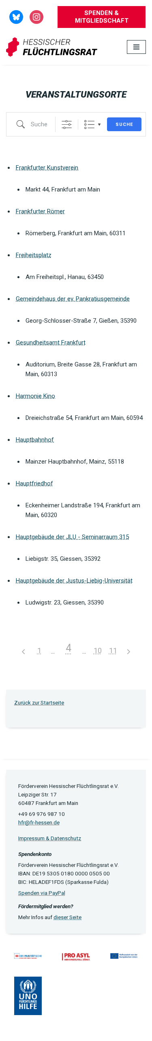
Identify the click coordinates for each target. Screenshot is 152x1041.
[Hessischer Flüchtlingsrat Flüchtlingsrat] (53, 47)
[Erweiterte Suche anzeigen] (67, 124)
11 (113, 650)
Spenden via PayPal (41, 893)
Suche (124, 124)
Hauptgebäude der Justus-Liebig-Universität (74, 580)
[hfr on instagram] (36, 16)
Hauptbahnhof (35, 439)
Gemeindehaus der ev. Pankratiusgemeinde (73, 298)
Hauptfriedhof (34, 483)
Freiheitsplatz (33, 255)
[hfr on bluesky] (16, 16)
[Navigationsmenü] (136, 47)
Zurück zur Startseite (39, 702)
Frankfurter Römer (40, 211)
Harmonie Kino (35, 396)
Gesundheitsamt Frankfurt (51, 342)
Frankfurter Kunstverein (47, 167)
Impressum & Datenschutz (49, 838)
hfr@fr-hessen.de (39, 822)
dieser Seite (67, 917)
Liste (89, 124)
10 (98, 650)
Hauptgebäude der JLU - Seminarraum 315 (72, 537)
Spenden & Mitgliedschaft (101, 16)
